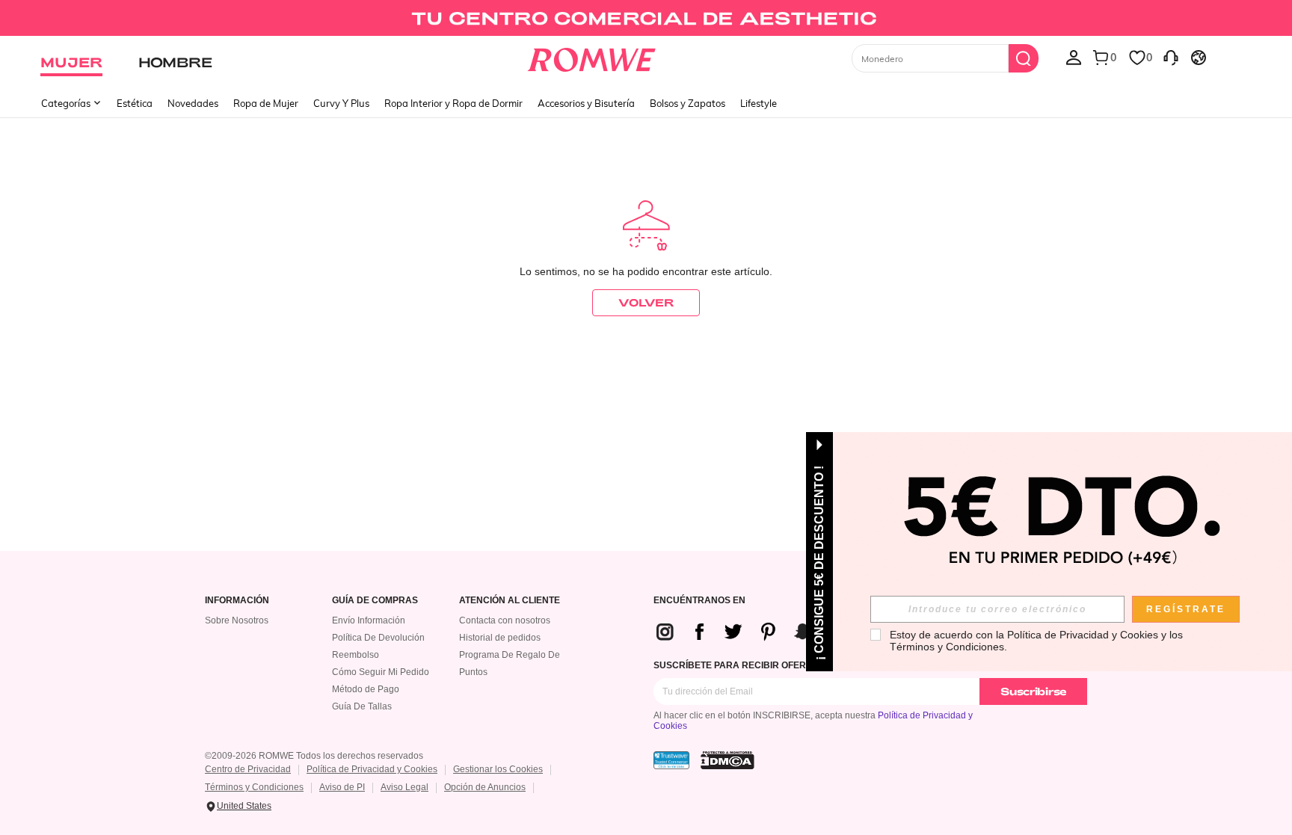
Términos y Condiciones (254, 787)
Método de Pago (365, 689)
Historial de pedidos (500, 637)
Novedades (192, 103)
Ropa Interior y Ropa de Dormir (453, 103)
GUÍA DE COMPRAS (375, 601)
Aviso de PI (342, 787)
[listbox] (1073, 57)
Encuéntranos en (699, 601)
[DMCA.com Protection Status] (727, 760)
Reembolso (355, 655)
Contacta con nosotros (504, 620)
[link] (645, 18)
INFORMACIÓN (237, 601)
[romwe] (591, 57)
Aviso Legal (404, 787)
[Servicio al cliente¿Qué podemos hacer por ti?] (1171, 57)
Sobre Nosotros (236, 620)
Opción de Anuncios (485, 787)
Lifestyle (758, 103)
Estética (135, 103)
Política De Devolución (378, 637)
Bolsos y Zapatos (687, 103)
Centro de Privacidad (248, 769)
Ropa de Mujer (265, 103)
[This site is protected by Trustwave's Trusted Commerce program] (671, 760)
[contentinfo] (756, 631)
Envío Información (368, 620)
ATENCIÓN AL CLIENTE (509, 601)
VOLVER (646, 302)
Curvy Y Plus (341, 103)
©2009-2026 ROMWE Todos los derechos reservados (314, 756)
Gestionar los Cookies (498, 769)
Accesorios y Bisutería (586, 103)
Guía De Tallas (362, 706)
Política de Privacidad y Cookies (372, 769)
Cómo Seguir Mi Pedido (380, 672)
